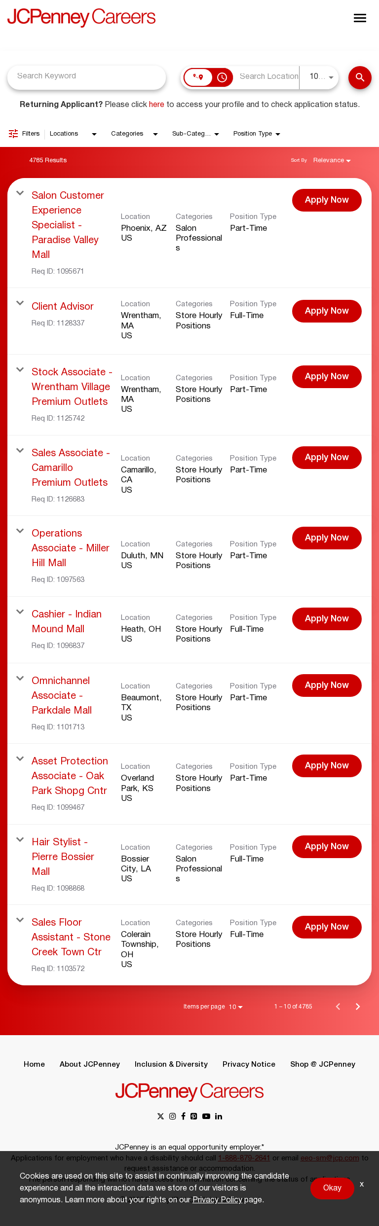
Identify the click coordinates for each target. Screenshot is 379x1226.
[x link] (160, 1117)
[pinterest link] (194, 1117)
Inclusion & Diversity (171, 1064)
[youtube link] (206, 1117)
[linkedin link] (219, 1117)
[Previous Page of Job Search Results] (338, 1006)
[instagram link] (173, 1117)
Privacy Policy (217, 1200)
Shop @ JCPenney (322, 1064)
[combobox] (86, 76)
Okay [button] (332, 1188)
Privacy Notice (249, 1064)
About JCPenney (90, 1064)
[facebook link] (183, 1117)
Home (34, 1064)
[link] (189, 233)
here (156, 105)
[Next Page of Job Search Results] (358, 1006)
